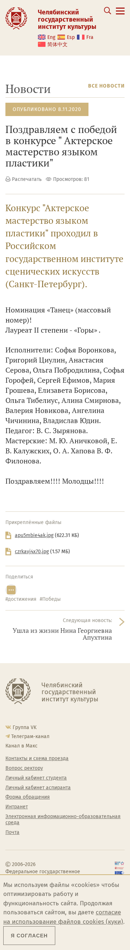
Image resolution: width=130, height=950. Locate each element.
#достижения (20, 599)
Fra (90, 37)
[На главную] (16, 18)
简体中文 (57, 44)
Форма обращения (27, 797)
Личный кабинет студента (36, 778)
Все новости (106, 86)
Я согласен (29, 935)
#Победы (50, 599)
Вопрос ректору (24, 768)
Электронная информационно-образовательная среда (63, 820)
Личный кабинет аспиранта (38, 788)
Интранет (16, 807)
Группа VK (24, 727)
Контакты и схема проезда (37, 759)
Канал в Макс (21, 746)
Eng (51, 37)
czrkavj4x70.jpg (32, 552)
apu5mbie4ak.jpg (34, 535)
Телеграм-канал (30, 736)
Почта (12, 832)
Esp (71, 37)
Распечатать (27, 179)
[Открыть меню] (120, 15)
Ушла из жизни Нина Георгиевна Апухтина (62, 634)
